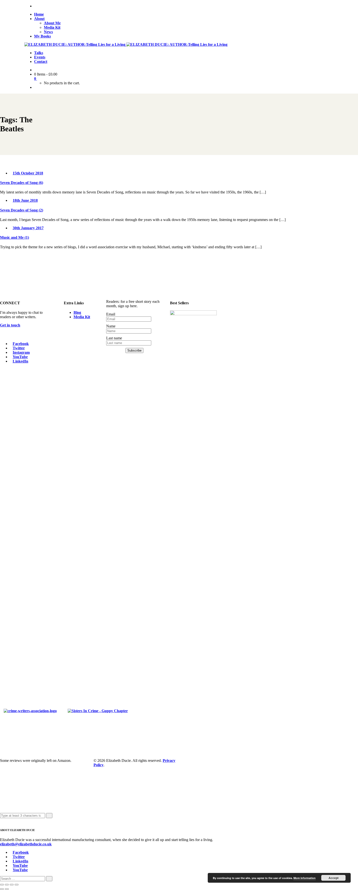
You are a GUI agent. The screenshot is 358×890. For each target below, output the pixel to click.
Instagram (21, 352)
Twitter (19, 348)
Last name (114, 338)
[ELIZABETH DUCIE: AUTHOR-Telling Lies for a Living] (75, 44)
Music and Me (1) (14, 237)
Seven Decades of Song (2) (21, 210)
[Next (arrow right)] (7, 889)
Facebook (21, 344)
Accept (334, 878)
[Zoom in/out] (2, 884)
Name (110, 326)
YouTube (20, 357)
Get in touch (10, 325)
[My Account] (35, 87)
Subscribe (134, 350)
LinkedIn (20, 361)
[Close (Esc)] (17, 884)
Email (110, 314)
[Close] (1, 820)
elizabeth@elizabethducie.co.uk (26, 844)
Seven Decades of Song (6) (21, 183)
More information (304, 878)
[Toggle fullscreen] (7, 884)
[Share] (12, 884)
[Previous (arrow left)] (2, 889)
